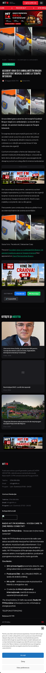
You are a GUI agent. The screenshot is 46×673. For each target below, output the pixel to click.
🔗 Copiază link (11, 299)
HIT (5, 464)
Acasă (4, 60)
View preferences (23, 668)
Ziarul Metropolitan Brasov (22, 256)
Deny (23, 661)
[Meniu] (41, 3)
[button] (43, 628)
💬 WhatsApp (34, 294)
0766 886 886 (15, 480)
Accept (23, 655)
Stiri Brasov (12, 60)
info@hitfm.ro (14, 483)
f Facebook (20, 294)
